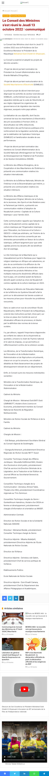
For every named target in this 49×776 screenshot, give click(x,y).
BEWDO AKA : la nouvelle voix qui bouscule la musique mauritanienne (35, 629)
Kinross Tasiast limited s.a (14, 764)
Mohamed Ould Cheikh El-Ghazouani (29, 54)
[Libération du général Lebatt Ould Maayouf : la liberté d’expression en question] (13, 644)
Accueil (7, 11)
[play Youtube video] (24, 689)
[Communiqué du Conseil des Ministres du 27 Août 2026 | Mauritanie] (13, 618)
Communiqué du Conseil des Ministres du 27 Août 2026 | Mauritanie (12, 629)
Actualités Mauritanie (18, 16)
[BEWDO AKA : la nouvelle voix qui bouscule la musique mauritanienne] (36, 618)
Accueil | (14, 11)
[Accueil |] (24, 3)
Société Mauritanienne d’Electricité (18, 84)
